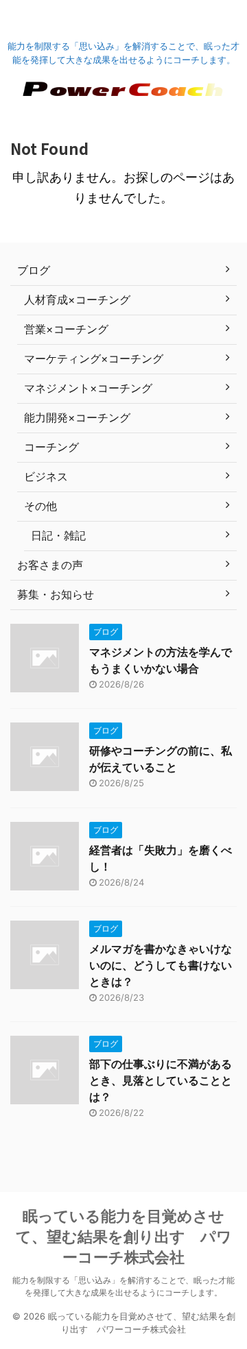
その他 (40, 506)
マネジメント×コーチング (88, 388)
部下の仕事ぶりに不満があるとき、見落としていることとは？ (160, 1080)
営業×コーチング (66, 329)
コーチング (51, 447)
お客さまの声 (50, 565)
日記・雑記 (58, 535)
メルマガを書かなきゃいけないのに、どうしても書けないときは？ (160, 965)
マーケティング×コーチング (93, 358)
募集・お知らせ (55, 594)
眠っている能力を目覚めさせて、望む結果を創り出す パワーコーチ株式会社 (124, 1236)
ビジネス (46, 476)
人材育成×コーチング (77, 299)
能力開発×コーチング (77, 417)
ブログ (33, 270)
